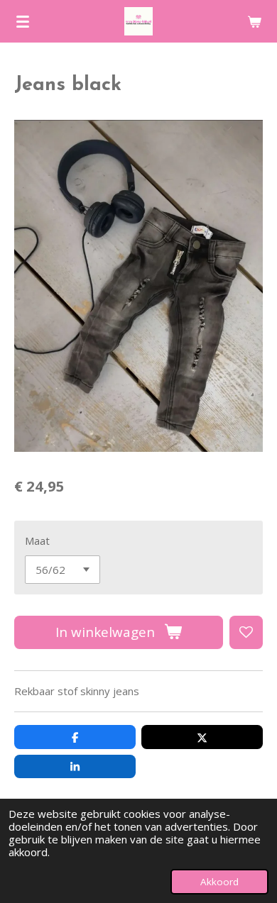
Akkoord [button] (219, 881)
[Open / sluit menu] (22, 21)
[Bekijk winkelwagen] (254, 21)
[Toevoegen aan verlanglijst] (246, 632)
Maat (37, 540)
